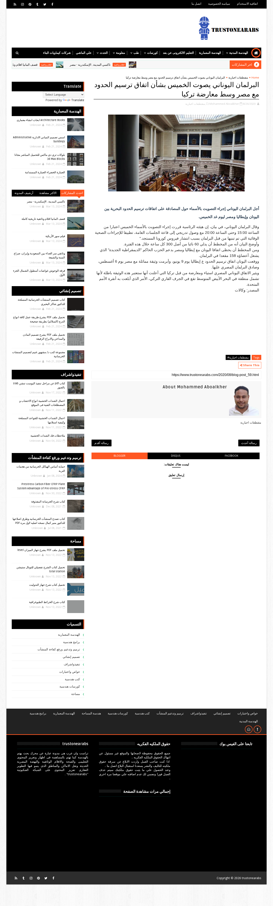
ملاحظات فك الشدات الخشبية (47, 435)
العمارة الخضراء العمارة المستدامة (45, 172)
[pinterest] (30, 4)
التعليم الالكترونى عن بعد (178, 53)
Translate (77, 100)
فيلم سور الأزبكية (55, 236)
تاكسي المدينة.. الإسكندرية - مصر (107, 65)
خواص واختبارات (69, 672)
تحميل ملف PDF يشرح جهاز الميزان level (41, 550)
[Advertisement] (176, 323)
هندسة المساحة (91, 713)
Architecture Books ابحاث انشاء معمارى (41, 120)
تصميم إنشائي (71, 657)
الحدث (104, 53)
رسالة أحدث (249, 443)
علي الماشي (83, 53)
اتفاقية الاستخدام (247, 4)
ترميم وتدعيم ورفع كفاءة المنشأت (59, 649)
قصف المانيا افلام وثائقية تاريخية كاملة (31, 65)
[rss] (15, 4)
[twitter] (45, 4)
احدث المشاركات (72, 193)
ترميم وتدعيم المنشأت (170, 713)
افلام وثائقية (136, 64)
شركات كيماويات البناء (57, 53)
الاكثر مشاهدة (48, 193)
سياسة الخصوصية (219, 4)
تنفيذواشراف (72, 664)
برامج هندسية (71, 642)
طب (136, 53)
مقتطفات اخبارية (238, 77)
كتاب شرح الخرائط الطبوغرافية (47, 602)
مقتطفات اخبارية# (238, 357)
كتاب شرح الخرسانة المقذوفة (48, 501)
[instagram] (22, 4)
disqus (175, 455)
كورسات (152, 53)
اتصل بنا (196, 4)
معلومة (120, 53)
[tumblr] (37, 4)
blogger (119, 455)
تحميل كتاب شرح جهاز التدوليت (47, 585)
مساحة (75, 694)
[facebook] (52, 4)
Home (255, 77)
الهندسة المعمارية (210, 53)
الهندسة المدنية (238, 53)
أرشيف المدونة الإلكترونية (24, 194)
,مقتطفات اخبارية (195, 104)
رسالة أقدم (101, 443)
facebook (231, 455)
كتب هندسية (72, 679)
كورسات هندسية (70, 686)
